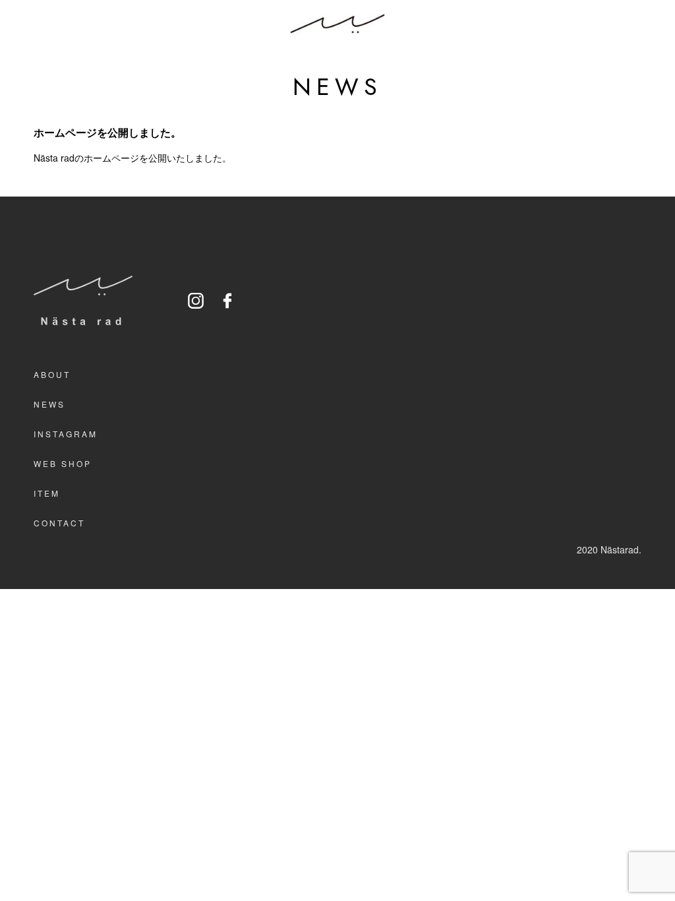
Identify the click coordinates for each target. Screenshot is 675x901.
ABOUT (52, 374)
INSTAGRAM (66, 433)
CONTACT (59, 522)
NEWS (49, 404)
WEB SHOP (63, 463)
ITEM (47, 493)
